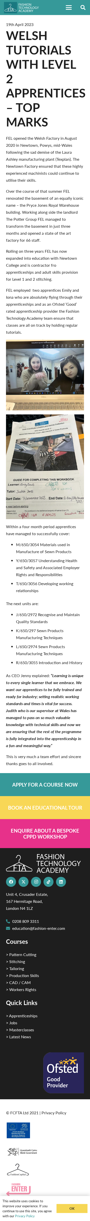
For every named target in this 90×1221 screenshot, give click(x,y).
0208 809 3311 (25, 921)
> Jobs (11, 1023)
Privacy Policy (54, 1113)
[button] (68, 7)
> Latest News (18, 1037)
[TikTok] (49, 882)
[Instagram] (36, 882)
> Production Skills (22, 975)
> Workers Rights (21, 989)
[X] (23, 882)
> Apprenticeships (22, 1016)
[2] (45, 1130)
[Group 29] (45, 1189)
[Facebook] (11, 882)
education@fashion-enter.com (38, 928)
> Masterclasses (20, 1030)
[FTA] (23, 7)
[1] (45, 1150)
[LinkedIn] (61, 882)
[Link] (45, 785)
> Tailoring (15, 968)
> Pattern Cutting (21, 954)
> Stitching (15, 961)
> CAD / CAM (18, 982)
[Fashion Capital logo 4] (45, 1170)
